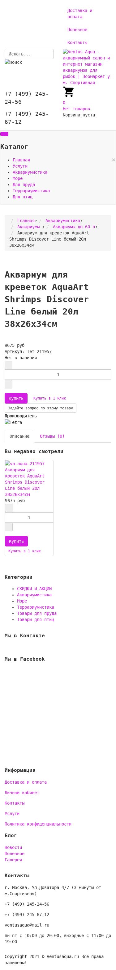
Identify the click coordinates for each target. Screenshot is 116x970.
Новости (13, 847)
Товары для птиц (35, 619)
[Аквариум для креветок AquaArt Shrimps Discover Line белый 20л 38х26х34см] (25, 463)
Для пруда (24, 184)
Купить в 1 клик (49, 398)
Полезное (77, 29)
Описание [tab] (19, 436)
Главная (21, 159)
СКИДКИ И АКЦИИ (34, 588)
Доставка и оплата (79, 13)
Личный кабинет (22, 792)
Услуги (20, 166)
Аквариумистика (30, 172)
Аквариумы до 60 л (74, 226)
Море (18, 178)
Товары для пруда (37, 613)
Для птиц (22, 196)
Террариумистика (31, 190)
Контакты (77, 42)
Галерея (13, 859)
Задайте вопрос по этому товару (40, 408)
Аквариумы (29, 226)
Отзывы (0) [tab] (52, 436)
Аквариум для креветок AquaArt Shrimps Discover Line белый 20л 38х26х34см (25, 482)
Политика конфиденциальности (38, 824)
